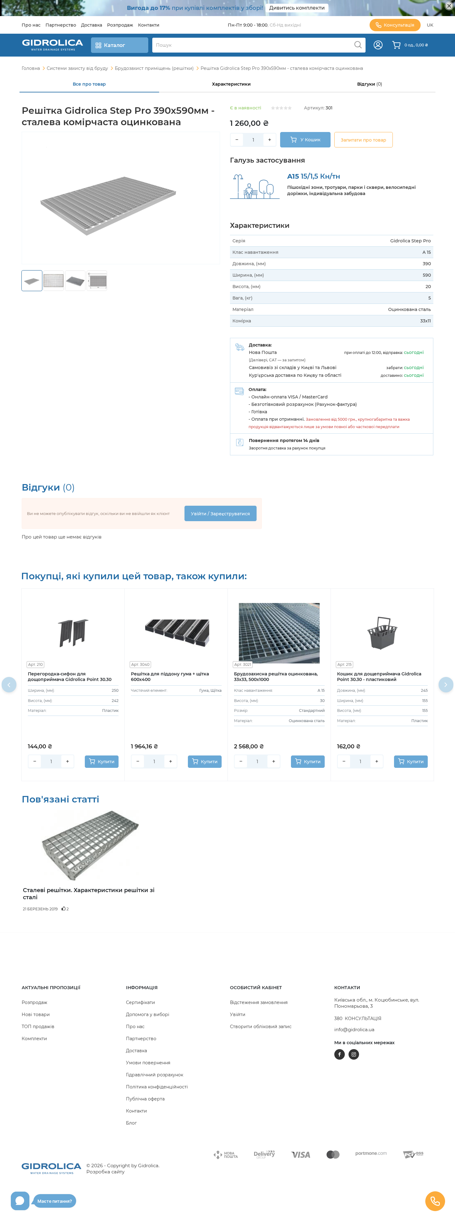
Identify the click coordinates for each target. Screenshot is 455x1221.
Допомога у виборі (147, 1014)
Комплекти (34, 1038)
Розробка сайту (105, 1172)
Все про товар (89, 84)
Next (446, 684)
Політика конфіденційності (157, 1087)
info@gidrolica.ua (354, 1029)
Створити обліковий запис (261, 1026)
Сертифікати (140, 1002)
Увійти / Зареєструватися (220, 514)
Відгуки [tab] (369, 84)
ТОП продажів (38, 1026)
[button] (71, 988)
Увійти (237, 1014)
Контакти (136, 1111)
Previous (9, 684)
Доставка (136, 1050)
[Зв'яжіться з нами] (435, 1201)
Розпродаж (34, 1002)
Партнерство (141, 1038)
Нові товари (36, 1014)
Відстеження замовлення (259, 1002)
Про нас (135, 1026)
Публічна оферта (145, 1099)
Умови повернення (148, 1063)
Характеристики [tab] (231, 84)
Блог (131, 1123)
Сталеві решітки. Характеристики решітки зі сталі (88, 894)
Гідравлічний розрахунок (154, 1075)
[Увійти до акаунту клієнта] (378, 45)
